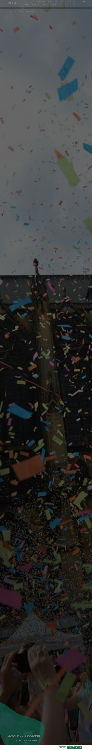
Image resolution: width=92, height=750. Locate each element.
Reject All (70, 747)
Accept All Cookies (78, 747)
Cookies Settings (62, 747)
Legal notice (9, 748)
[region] (46, 747)
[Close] (90, 747)
